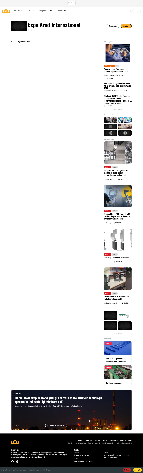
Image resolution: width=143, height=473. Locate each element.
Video (105, 441)
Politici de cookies (108, 443)
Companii (97, 441)
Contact (126, 26)
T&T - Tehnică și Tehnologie (114, 76)
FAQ (118, 443)
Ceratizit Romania (111, 303)
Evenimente (114, 441)
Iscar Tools (109, 179)
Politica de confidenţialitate (77, 443)
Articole (80, 441)
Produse (89, 441)
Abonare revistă (127, 443)
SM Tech (108, 262)
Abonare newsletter (57, 425)
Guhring (108, 223)
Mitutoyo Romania (112, 91)
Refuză (127, 470)
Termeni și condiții (94, 443)
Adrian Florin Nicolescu (113, 103)
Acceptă (137, 470)
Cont (130, 441)
